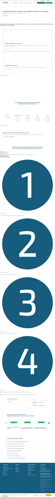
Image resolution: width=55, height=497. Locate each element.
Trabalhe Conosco (5, 469)
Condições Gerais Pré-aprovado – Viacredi (39, 405)
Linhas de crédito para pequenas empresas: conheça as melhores (27, 428)
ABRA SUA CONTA (49, 2)
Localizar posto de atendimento (9, 136)
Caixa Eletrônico (30, 468)
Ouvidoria (29, 473)
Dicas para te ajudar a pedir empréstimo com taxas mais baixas (41, 428)
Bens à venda (5, 472)
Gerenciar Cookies (5, 474)
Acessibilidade (43, 0)
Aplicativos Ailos (5, 466)
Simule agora (5, 15)
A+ (51, 0)
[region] (27, 495)
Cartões (16, 466)
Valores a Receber (30, 470)
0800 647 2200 (46, 473)
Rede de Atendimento (31, 466)
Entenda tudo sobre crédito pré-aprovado (13, 428)
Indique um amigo (5, 467)
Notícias (4, 471)
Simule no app (8, 48)
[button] (27, 393)
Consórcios (17, 467)
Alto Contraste (48, 0)
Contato (29, 471)
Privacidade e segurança (31, 474)
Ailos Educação (5, 470)
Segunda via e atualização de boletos (8, 468)
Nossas (14, 2)
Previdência (17, 470)
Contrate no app (8, 69)
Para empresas (17, 471)
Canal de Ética (30, 472)
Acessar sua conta (41, 2)
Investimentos (17, 469)
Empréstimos (17, 468)
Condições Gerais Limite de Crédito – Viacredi (38, 403)
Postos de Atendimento (31, 467)
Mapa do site (5, 473)
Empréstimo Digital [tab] (3, 151)
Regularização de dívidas (31, 469)
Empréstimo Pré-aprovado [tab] (4, 152)
